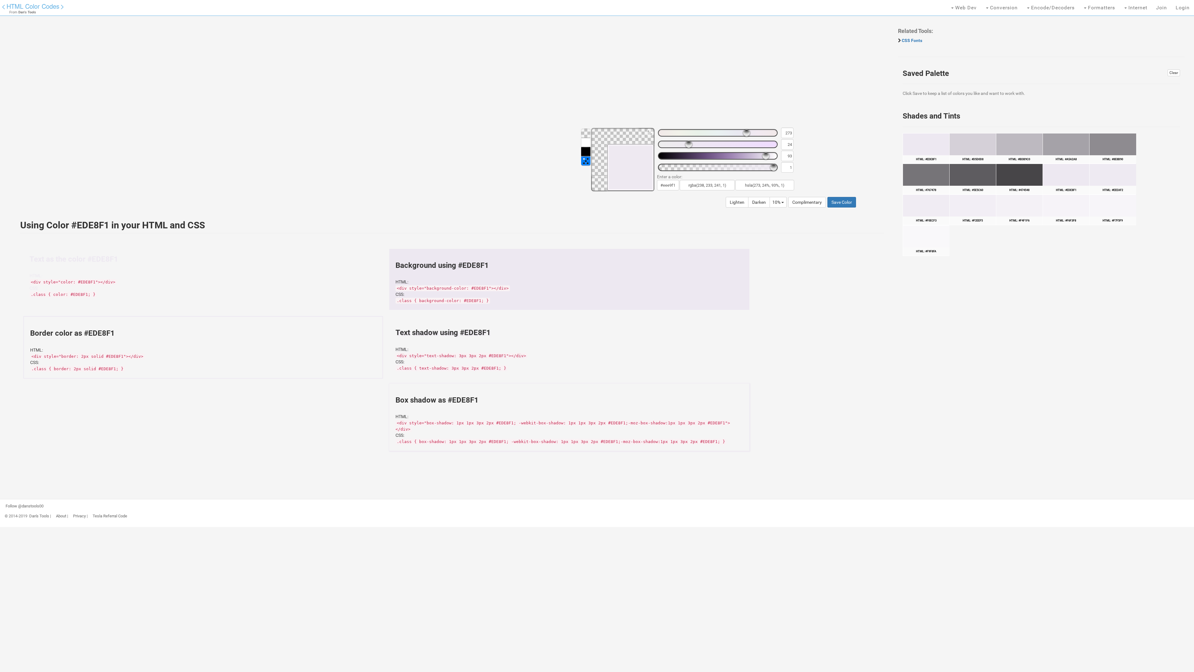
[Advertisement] (200, 74)
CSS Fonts (912, 40)
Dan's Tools (39, 516)
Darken (759, 202)
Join (1161, 8)
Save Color (841, 202)
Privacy (79, 516)
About (61, 516)
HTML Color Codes (33, 6)
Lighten (737, 202)
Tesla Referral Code (110, 516)
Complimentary (807, 202)
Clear (1173, 73)
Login (1183, 8)
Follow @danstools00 (25, 506)
